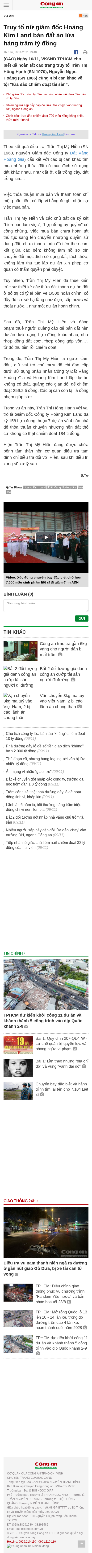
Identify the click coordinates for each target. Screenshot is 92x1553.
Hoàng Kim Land (53, 134)
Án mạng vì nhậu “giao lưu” (28, 772)
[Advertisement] (46, 903)
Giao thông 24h (20, 1201)
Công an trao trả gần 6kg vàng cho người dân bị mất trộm (63, 649)
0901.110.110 (47, 1541)
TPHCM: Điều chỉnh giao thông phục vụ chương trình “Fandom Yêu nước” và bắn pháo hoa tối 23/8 (60, 1294)
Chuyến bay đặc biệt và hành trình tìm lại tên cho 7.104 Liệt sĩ (62, 1089)
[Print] (85, 52)
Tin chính (14, 953)
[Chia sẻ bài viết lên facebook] (76, 52)
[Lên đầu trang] (82, 1544)
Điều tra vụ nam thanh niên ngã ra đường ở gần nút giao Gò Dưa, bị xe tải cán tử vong (45, 1269)
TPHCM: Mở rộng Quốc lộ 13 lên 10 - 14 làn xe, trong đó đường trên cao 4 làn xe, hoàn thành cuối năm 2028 (61, 1320)
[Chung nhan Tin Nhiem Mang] (28, 1546)
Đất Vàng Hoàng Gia (62, 487)
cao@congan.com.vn (29, 1529)
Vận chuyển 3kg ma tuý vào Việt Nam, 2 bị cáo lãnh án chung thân (62, 701)
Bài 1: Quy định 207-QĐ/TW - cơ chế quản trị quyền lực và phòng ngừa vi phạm (62, 1043)
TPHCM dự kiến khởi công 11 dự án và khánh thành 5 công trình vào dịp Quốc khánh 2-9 (43, 1021)
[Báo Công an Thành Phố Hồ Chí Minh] (51, 5)
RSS (85, 15)
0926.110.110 (27, 1541)
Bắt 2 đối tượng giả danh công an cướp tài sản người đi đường (63, 674)
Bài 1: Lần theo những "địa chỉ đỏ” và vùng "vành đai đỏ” (62, 1064)
